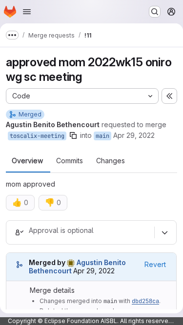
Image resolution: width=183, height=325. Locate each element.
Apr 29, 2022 (134, 135)
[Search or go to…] (155, 12)
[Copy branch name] (73, 135)
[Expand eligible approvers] (164, 232)
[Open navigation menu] (27, 11)
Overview (27, 161)
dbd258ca (145, 301)
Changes (110, 161)
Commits (69, 161)
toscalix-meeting (37, 136)
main (102, 136)
